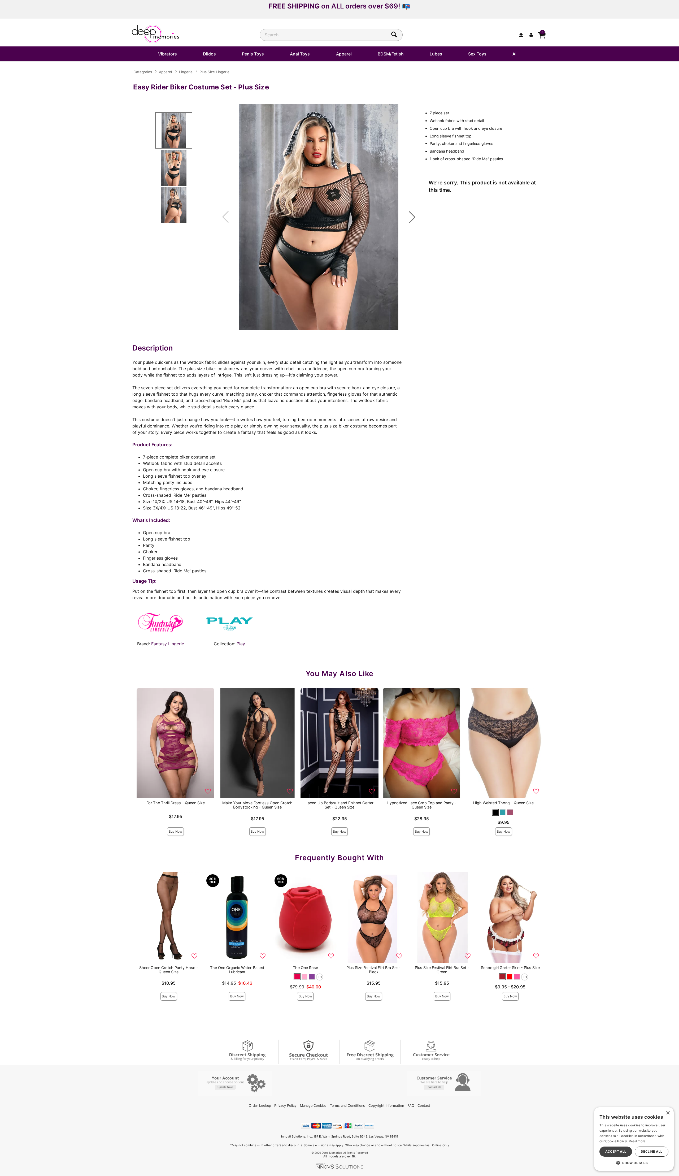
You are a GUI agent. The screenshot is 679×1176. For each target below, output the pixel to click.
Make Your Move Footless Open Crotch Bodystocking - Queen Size (257, 805)
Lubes (436, 54)
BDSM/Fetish (391, 54)
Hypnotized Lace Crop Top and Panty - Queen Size (421, 805)
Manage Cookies (313, 1106)
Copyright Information (386, 1106)
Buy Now (175, 831)
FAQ (410, 1106)
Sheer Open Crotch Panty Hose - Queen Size (168, 969)
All (514, 54)
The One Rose (305, 967)
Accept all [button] (615, 1151)
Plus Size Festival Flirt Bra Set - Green (442, 969)
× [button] (668, 1113)
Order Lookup (260, 1106)
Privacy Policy (285, 1106)
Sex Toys (477, 54)
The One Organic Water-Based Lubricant (237, 969)
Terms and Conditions (347, 1106)
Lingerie (186, 72)
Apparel (344, 54)
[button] (412, 217)
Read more (637, 1141)
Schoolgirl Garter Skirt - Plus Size (510, 967)
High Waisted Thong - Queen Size (503, 803)
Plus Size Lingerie (214, 72)
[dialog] (634, 1139)
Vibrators (167, 54)
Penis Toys (253, 54)
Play (241, 643)
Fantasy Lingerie (167, 643)
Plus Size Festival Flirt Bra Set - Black (373, 969)
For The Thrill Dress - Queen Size (175, 803)
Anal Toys (300, 54)
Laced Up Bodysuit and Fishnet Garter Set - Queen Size (339, 805)
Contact (423, 1106)
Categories (142, 72)
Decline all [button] (651, 1151)
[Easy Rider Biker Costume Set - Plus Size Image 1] (318, 217)
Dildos (209, 54)
